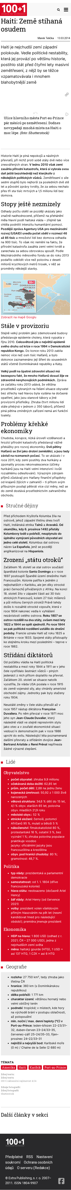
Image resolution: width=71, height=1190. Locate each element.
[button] (67, 94)
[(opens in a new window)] (61, 1169)
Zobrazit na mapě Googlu (18, 317)
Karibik (35, 1067)
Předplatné (14, 1157)
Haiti (22, 1067)
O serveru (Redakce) (33, 1168)
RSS (29, 1157)
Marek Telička (46, 38)
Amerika (8, 1067)
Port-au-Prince (55, 1067)
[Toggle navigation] (66, 9)
